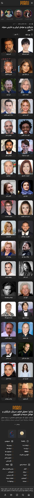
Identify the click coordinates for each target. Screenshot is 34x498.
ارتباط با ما (25, 445)
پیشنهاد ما (10, 481)
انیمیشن (24, 478)
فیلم (25, 469)
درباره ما (26, 449)
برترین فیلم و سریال (8, 469)
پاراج (30, 24)
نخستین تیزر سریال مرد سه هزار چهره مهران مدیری (18, 19)
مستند (24, 481)
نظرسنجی (8, 461)
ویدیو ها (9, 445)
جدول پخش (8, 458)
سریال (24, 472)
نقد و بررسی (10, 475)
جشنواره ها (8, 452)
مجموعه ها (8, 455)
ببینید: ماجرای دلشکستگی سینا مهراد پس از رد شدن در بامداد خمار (28, 19)
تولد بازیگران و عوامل (22, 24)
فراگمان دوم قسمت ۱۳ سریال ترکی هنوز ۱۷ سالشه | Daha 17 (9, 19)
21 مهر (14, 24)
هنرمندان (10, 472)
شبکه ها (9, 449)
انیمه (25, 475)
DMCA (26, 452)
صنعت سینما (9, 478)
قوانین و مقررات (24, 455)
